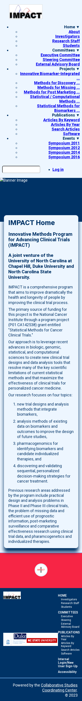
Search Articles (66, 129)
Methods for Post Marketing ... (52, 92)
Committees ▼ (66, 50)
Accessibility (67, 672)
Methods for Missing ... (58, 87)
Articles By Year (65, 124)
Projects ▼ (69, 68)
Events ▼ (71, 138)
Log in (58, 169)
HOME (62, 595)
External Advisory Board (58, 64)
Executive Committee (60, 55)
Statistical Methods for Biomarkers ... (58, 108)
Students (71, 45)
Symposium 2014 (64, 152)
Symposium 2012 (64, 147)
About (74, 31)
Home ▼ (72, 27)
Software (71, 133)
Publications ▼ (66, 115)
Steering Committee (61, 59)
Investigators (67, 36)
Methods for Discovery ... (57, 82)
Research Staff (66, 41)
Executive (67, 616)
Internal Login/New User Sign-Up (67, 662)
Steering (66, 620)
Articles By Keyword (61, 120)
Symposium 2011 (64, 143)
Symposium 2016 (64, 157)
